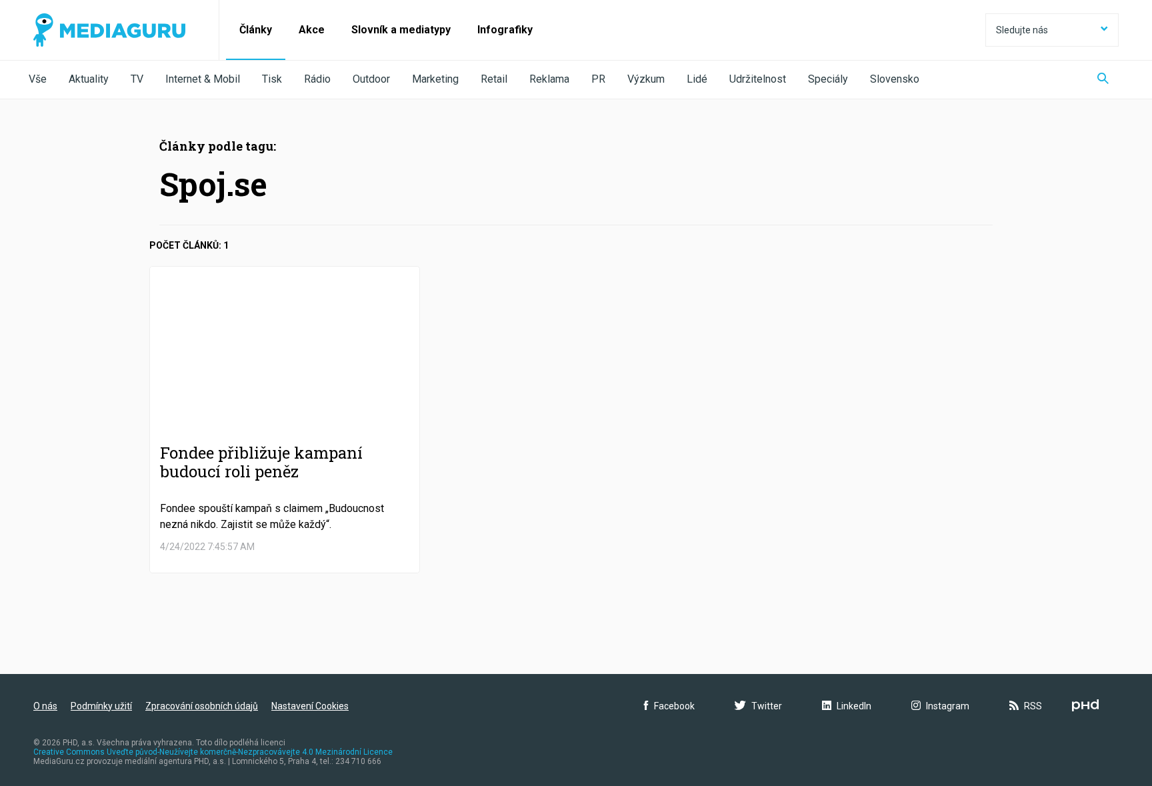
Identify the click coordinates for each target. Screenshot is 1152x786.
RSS (1033, 706)
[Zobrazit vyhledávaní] (1103, 80)
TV (137, 79)
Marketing (435, 79)
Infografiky (505, 29)
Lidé (697, 79)
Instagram (947, 706)
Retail (494, 79)
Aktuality (89, 79)
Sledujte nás (1022, 30)
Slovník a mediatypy (401, 29)
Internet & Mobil (202, 79)
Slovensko (894, 79)
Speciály (828, 79)
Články (255, 29)
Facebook (674, 706)
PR (598, 79)
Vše (38, 79)
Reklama (549, 79)
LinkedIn (854, 706)
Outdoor (371, 79)
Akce (312, 29)
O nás (45, 706)
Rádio (317, 79)
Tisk (272, 79)
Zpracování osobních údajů (201, 706)
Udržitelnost (757, 79)
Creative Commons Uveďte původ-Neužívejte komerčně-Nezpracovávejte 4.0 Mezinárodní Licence (213, 752)
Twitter (766, 706)
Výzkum (646, 79)
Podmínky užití (101, 706)
